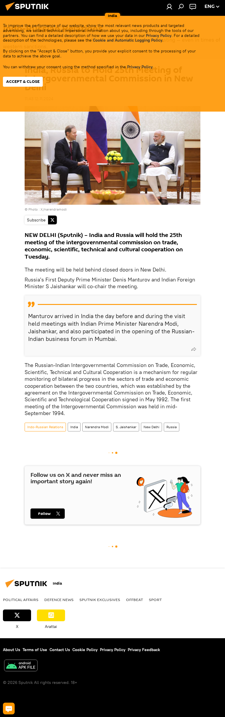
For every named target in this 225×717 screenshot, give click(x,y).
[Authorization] (169, 6)
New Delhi (151, 427)
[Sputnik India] (28, 11)
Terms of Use (35, 649)
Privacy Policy (158, 35)
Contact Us (60, 649)
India (74, 427)
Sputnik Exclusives (99, 599)
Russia (171, 427)
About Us (11, 649)
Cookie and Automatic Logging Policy (127, 40)
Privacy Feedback (144, 649)
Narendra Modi (97, 427)
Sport (155, 599)
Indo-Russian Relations (45, 427)
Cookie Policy (85, 649)
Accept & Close (23, 81)
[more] (194, 349)
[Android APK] (21, 666)
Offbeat (134, 599)
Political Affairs (20, 599)
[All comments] (9, 708)
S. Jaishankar (126, 427)
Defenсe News (59, 599)
